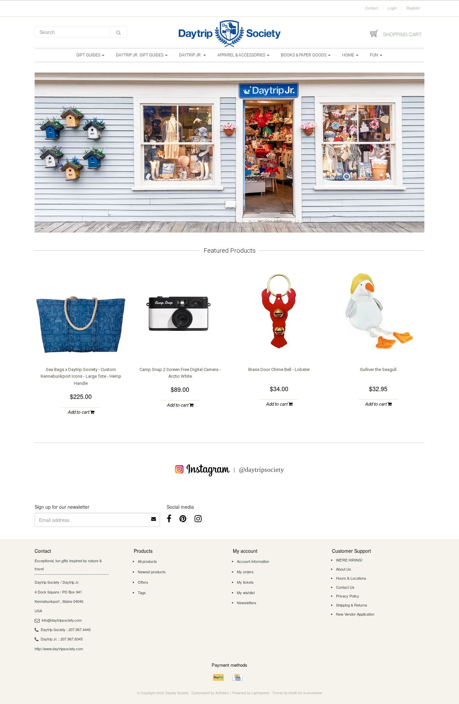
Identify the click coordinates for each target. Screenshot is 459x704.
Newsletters (246, 602)
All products (147, 561)
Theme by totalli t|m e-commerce (297, 693)
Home (348, 55)
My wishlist (246, 592)
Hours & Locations (351, 578)
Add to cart (79, 412)
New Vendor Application (355, 614)
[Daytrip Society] (229, 33)
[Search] (118, 32)
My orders (245, 571)
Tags (142, 592)
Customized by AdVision (210, 693)
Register (413, 7)
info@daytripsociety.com (62, 620)
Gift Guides (88, 55)
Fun (374, 55)
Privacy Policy (347, 595)
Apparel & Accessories (241, 55)
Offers (143, 582)
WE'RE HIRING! (349, 560)
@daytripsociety (261, 469)
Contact (371, 7)
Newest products (152, 571)
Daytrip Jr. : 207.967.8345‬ (62, 638)
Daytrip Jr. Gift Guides (140, 55)
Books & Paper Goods (304, 55)
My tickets (245, 582)
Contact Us (345, 587)
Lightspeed (260, 693)
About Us (343, 569)
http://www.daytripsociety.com (59, 648)
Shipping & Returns (351, 605)
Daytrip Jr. (191, 55)
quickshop (81, 344)
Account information (253, 561)
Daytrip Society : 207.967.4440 (66, 629)
